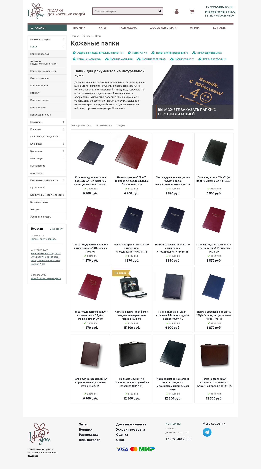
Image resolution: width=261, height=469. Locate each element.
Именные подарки (40, 39)
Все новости (56, 229)
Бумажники (36, 151)
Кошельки (35, 129)
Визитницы (36, 158)
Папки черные (38, 107)
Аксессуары (36, 173)
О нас (120, 439)
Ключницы (36, 144)
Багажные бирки (39, 202)
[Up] (244, 416)
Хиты (102, 27)
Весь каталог (89, 439)
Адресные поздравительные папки (43, 62)
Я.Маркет (35, 209)
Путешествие (37, 165)
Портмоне (36, 122)
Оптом (194, 27)
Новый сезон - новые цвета (46, 278)
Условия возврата (130, 429)
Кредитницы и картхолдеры (46, 195)
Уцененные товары (40, 216)
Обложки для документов (44, 136)
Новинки (79, 27)
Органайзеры (37, 187)
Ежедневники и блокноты (44, 180)
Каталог (40, 27)
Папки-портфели (39, 78)
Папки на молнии (39, 85)
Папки (33, 46)
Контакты (219, 27)
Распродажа (128, 27)
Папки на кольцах (40, 100)
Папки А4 (35, 93)
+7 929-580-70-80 (219, 7)
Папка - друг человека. (43, 239)
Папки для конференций (43, 71)
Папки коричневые (40, 114)
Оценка (122, 434)
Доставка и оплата (163, 27)
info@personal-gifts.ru (220, 12)
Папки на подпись (40, 54)
